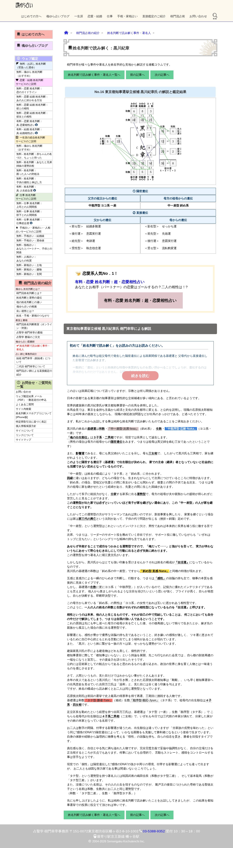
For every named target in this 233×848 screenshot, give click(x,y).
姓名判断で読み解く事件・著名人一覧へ (94, 74)
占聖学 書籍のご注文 (28, 337)
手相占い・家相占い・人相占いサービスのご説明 (33, 229)
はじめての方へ (31, 16)
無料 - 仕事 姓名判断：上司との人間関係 (29, 205)
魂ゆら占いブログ (58, 16)
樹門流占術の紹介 (38, 283)
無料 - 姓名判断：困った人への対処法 (27, 172)
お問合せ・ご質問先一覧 (34, 384)
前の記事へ (137, 74)
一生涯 (78, 16)
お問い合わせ (198, 16)
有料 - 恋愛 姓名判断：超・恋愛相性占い (110, 282)
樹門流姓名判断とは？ (29, 293)
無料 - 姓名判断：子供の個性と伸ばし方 (29, 180)
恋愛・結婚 (95, 16)
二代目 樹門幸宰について (30, 366)
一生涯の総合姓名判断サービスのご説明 (30, 139)
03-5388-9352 (154, 831)
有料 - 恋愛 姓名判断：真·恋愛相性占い (29, 123)
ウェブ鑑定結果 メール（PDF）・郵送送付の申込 (31, 398)
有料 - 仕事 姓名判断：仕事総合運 (29, 221)
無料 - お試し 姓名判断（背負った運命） (31, 65)
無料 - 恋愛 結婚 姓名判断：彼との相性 (32, 107)
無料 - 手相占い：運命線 (30, 240)
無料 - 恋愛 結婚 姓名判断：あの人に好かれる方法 (32, 98)
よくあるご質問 (25, 404)
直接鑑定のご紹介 (154, 16)
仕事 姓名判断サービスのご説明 (26, 197)
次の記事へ (162, 74)
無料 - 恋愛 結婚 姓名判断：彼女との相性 (32, 115)
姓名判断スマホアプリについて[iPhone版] (34, 415)
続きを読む (140, 376)
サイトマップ (23, 439)
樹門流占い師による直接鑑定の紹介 (34, 373)
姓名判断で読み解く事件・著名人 (33, 347)
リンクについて (25, 435)
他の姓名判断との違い (29, 302)
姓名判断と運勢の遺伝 (29, 297)
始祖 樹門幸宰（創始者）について (33, 360)
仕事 (110, 16)
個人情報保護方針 (26, 426)
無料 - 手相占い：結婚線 (30, 236)
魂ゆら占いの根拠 (26, 306)
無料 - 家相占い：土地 (29, 265)
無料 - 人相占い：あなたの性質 (26, 258)
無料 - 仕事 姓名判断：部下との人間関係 (29, 213)
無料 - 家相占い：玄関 (29, 274)
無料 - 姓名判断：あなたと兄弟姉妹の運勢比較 (34, 164)
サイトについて (25, 430)
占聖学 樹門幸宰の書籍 (29, 332)
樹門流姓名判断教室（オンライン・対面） (34, 326)
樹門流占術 (177, 16)
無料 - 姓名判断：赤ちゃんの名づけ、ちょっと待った (34, 156)
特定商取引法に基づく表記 (31, 421)
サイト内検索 (23, 409)
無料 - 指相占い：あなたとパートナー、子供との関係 (34, 249)
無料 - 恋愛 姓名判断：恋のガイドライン (29, 90)
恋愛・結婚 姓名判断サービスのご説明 (29, 82)
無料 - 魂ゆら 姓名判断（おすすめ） (29, 74)
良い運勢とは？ (25, 311)
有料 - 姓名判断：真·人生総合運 (26, 188)
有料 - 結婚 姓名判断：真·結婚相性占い (29, 131)
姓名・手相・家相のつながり (33, 315)
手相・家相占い (127, 16)
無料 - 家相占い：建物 (29, 269)
